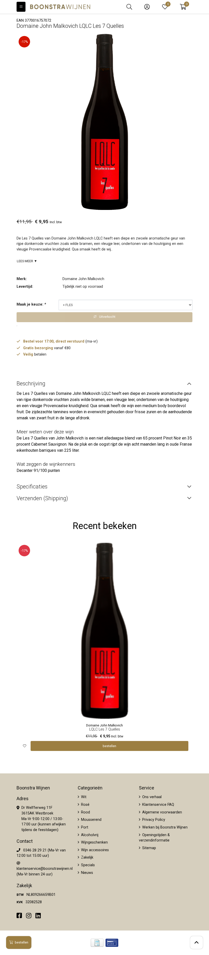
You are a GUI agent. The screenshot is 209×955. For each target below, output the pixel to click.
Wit (83, 797)
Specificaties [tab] (32, 486)
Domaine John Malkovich (83, 279)
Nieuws (86, 873)
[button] (183, 7)
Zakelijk (86, 857)
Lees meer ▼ (27, 261)
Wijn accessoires (94, 850)
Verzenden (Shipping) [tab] (42, 498)
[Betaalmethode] (97, 943)
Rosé (84, 804)
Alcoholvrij (89, 835)
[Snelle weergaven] (184, 550)
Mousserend (90, 820)
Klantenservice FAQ (157, 804)
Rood (85, 812)
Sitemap (148, 848)
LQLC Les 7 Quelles (104, 729)
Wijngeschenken (94, 842)
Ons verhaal (151, 797)
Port (84, 827)
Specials (87, 865)
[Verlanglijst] (25, 746)
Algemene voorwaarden (161, 812)
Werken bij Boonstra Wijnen (164, 827)
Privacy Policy (153, 820)
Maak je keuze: (31, 304)
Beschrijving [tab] (31, 383)
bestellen (21, 942)
